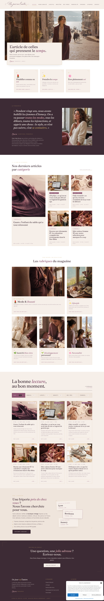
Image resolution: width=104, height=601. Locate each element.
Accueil (34, 4)
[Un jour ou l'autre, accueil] (17, 4)
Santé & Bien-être (50, 587)
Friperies (82, 4)
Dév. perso (66, 4)
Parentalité (74, 4)
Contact (96, 4)
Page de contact (52, 565)
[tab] (18, 395)
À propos (90, 4)
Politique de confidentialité (88, 598)
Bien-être (58, 4)
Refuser (85, 594)
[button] (101, 583)
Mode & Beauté (42, 4)
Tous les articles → (86, 169)
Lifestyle (51, 4)
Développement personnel (52, 590)
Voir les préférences (96, 594)
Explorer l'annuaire (22, 531)
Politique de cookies (79, 598)
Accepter (73, 594)
